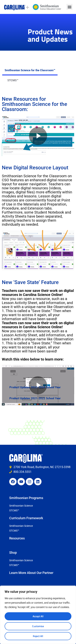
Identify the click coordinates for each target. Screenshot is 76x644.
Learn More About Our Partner (31, 573)
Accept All (38, 616)
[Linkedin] (38, 481)
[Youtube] (21, 481)
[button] (69, 7)
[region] (38, 615)
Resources (17, 538)
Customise (38, 626)
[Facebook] (13, 481)
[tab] (30, 70)
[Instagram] (29, 481)
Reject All (38, 636)
